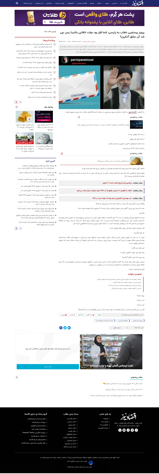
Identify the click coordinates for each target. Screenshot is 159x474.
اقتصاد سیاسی (82, 3)
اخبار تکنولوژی (71, 434)
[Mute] (85, 367)
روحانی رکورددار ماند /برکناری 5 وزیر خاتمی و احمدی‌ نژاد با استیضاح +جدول (119, 279)
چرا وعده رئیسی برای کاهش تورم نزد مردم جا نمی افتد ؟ (124, 285)
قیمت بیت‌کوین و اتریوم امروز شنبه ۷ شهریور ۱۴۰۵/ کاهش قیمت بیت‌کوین (36, 196)
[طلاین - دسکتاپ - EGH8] (79, 18)
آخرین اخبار (50, 161)
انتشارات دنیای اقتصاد (38, 436)
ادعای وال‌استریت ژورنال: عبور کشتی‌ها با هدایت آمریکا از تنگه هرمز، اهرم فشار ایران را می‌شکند (36, 210)
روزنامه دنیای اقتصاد (38, 422)
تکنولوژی (71, 3)
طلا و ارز (124, 3)
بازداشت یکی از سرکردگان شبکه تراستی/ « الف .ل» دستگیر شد (34, 73)
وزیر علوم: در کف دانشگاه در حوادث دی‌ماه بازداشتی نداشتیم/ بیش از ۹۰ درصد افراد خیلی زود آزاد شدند (36, 181)
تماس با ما (104, 422)
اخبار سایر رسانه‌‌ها (70, 447)
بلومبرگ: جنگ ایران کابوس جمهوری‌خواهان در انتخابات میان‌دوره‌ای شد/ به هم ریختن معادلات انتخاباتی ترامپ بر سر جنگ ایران (36, 167)
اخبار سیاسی (86, 42)
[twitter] (132, 430)
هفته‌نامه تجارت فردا (38, 429)
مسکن (99, 3)
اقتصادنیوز (133, 112)
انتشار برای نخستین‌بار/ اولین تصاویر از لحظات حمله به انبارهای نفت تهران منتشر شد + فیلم (36, 87)
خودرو (92, 3)
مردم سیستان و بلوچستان (104, 320)
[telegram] (124, 430)
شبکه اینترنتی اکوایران (38, 426)
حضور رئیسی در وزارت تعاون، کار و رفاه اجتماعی (127, 282)
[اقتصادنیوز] (128, 416)
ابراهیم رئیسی (123, 320)
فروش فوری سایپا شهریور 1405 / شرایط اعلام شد (37, 63)
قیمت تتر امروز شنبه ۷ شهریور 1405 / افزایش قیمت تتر (37, 191)
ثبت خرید (47, 366)
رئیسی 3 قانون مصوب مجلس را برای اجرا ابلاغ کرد (126, 288)
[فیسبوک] (61, 327)
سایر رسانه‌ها (28, 3)
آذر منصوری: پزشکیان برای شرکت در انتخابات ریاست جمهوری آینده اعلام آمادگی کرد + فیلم (34, 45)
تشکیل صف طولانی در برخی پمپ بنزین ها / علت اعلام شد (34, 67)
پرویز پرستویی (137, 320)
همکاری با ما (104, 425)
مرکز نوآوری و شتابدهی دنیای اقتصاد (33, 443)
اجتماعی (49, 3)
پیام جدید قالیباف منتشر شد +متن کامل (40, 97)
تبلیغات (105, 419)
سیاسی (114, 3)
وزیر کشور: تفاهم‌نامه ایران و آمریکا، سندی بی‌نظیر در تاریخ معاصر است (36, 174)
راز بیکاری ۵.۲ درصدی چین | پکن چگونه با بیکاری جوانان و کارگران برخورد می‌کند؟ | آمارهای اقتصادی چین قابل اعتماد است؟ (35, 217)
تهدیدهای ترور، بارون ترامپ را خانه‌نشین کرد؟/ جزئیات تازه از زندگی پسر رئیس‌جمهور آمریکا (36, 223)
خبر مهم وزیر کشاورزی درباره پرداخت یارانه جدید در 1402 (112, 198)
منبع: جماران (116, 328)
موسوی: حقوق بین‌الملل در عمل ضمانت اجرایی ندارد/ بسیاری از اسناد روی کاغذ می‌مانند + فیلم (36, 203)
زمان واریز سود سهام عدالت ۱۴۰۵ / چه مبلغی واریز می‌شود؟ (34, 58)
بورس (107, 3)
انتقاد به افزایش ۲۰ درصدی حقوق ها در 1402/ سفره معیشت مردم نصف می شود (104, 191)
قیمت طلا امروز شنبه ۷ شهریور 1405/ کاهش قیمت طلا (37, 186)
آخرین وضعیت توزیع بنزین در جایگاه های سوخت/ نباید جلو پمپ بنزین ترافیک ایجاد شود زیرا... (34, 80)
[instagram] (128, 430)
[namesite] (137, 3)
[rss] (120, 430)
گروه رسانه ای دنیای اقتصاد (36, 419)
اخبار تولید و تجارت (69, 437)
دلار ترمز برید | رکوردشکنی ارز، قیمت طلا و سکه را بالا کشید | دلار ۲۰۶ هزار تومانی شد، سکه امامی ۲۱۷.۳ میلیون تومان (34, 52)
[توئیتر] (65, 327)
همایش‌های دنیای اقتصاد (37, 440)
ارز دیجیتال (39, 3)
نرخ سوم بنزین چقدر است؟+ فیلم (42, 92)
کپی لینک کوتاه (138, 328)
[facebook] (136, 430)
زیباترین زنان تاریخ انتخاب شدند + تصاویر (117, 183)
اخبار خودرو (72, 431)
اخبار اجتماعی (71, 441)
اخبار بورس (72, 425)
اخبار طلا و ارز (71, 419)
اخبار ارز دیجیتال (70, 444)
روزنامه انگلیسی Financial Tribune (33, 433)
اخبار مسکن (72, 428)
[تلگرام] (69, 327)
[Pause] (82, 367)
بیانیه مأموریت (103, 428)
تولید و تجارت (60, 3)
